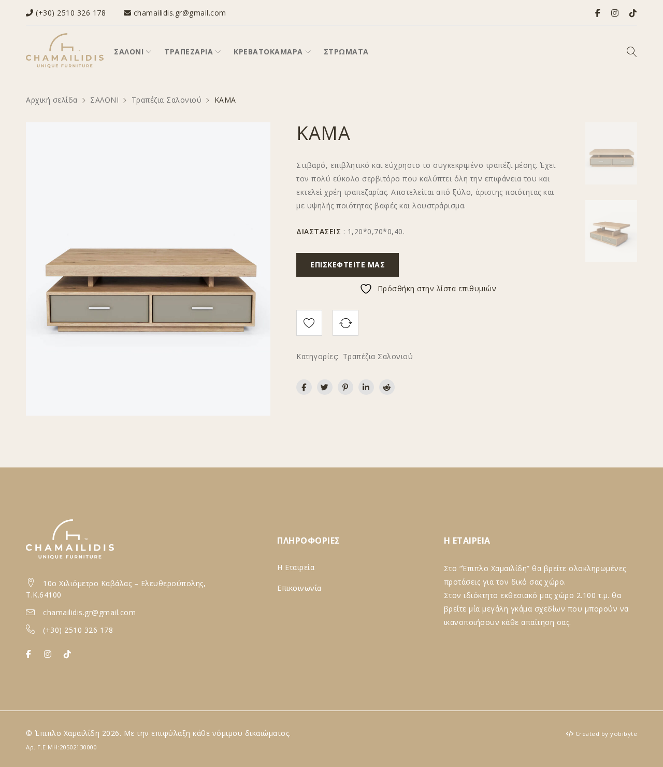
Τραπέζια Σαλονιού (167, 100)
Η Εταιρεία (295, 567)
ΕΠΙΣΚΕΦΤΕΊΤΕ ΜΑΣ (347, 264)
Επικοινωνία (299, 588)
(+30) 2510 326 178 (71, 13)
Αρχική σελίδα (52, 100)
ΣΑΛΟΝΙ (104, 100)
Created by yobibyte (606, 733)
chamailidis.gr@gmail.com (180, 13)
